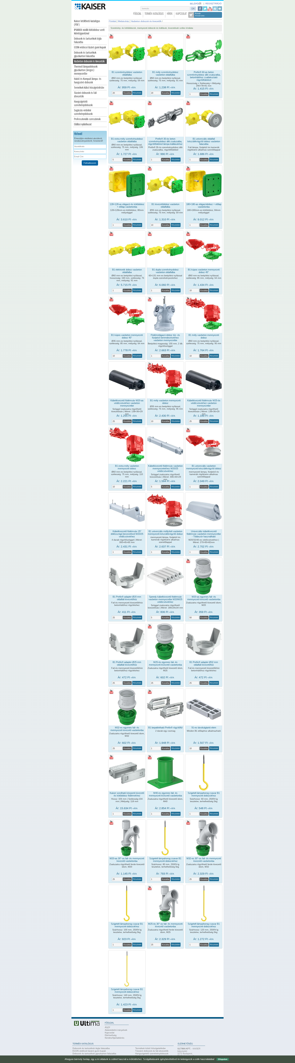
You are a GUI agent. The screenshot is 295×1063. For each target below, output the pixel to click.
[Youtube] (210, 8)
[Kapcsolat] (219, 8)
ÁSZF (107, 1027)
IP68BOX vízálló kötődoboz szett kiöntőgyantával (89, 31)
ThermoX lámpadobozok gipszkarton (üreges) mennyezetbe (85, 70)
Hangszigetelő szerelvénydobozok (83, 103)
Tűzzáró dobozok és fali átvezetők (85, 94)
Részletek (137, 93)
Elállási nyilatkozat (83, 124)
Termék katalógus (154, 14)
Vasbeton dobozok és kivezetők (89, 61)
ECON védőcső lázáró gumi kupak (90, 47)
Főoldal (137, 14)
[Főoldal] (214, 8)
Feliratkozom (90, 163)
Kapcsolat (181, 14)
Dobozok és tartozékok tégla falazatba (88, 40)
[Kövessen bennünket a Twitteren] (205, 8)
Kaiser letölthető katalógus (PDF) (87, 23)
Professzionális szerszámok (87, 119)
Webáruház (123, 21)
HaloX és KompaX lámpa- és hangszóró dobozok (87, 80)
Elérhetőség (110, 1035)
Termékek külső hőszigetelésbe (89, 88)
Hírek (170, 14)
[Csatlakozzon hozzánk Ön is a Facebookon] (200, 8)
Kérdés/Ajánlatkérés (114, 1038)
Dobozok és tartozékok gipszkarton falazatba (85, 54)
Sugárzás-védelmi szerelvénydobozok (83, 112)
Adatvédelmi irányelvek (116, 1030)
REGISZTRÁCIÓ (213, 3)
